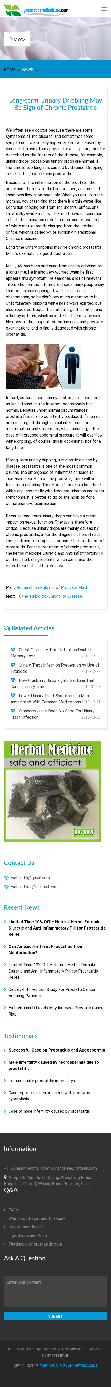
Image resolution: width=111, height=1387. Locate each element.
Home (9, 69)
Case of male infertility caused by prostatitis (49, 1111)
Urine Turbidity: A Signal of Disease (50, 596)
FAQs (12, 1209)
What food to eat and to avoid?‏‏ (36, 1218)
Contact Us (19, 863)
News (28, 69)
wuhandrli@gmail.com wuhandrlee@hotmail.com (54, 1168)
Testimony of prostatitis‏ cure (34, 1244)
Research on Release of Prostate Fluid (52, 587)
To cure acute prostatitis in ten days (42, 1080)
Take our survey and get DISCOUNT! (69, 1366)
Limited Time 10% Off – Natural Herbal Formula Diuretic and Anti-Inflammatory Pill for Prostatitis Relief (53, 971)
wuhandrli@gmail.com (30, 877)
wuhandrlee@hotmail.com (34, 886)
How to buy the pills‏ (26, 1227)
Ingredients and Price (27, 1235)
